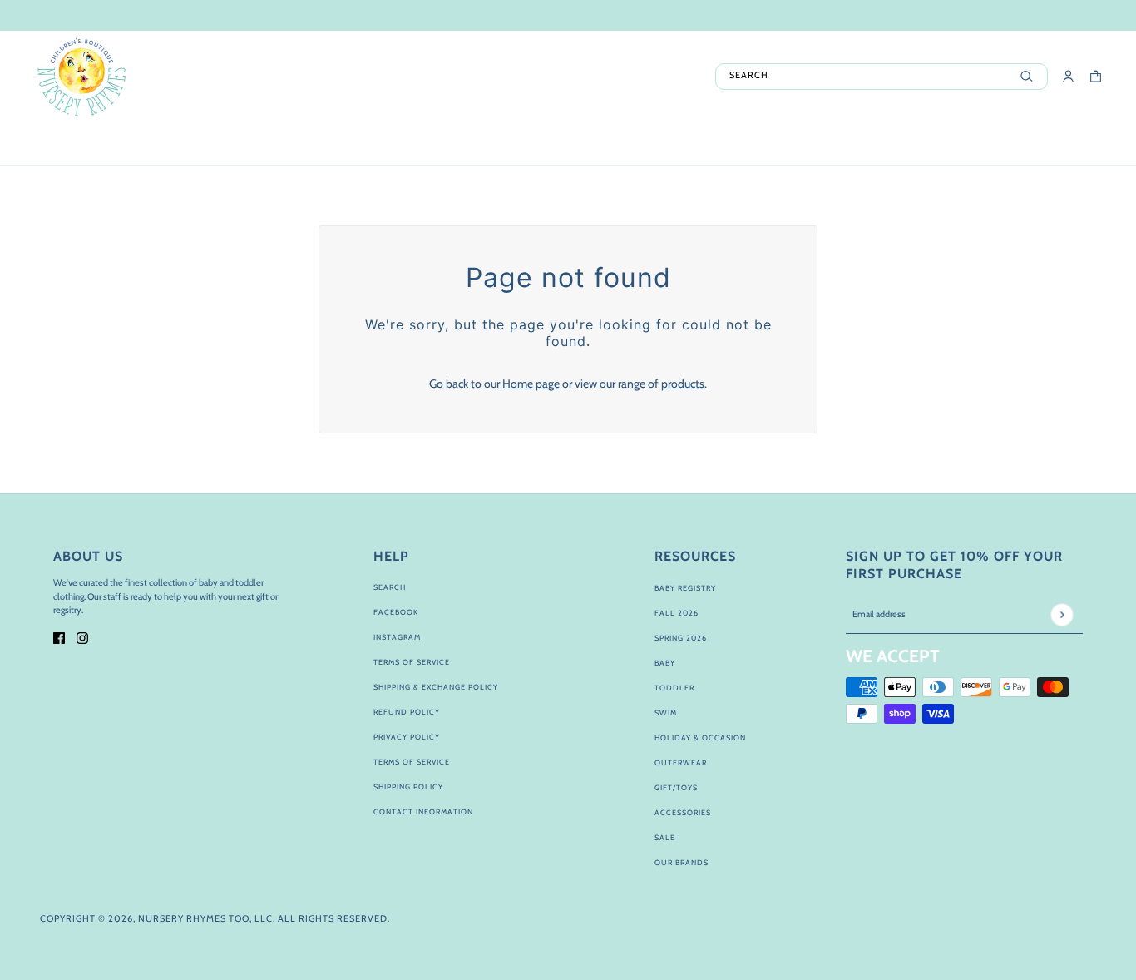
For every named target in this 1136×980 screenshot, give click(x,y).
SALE (664, 837)
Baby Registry (685, 587)
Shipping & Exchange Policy (435, 686)
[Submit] (1061, 614)
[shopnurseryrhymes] (81, 76)
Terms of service (411, 761)
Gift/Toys (676, 787)
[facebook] (59, 636)
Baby (664, 662)
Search (389, 586)
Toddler (674, 687)
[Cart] (1096, 76)
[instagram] (82, 636)
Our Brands (681, 862)
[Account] (1068, 76)
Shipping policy (408, 786)
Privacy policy (406, 736)
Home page (531, 383)
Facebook (395, 611)
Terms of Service (411, 661)
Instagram (397, 636)
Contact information (423, 811)
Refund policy (406, 711)
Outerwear (680, 762)
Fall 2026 (676, 612)
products (682, 383)
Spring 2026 (680, 637)
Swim (665, 712)
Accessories (682, 812)
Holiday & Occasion (700, 737)
